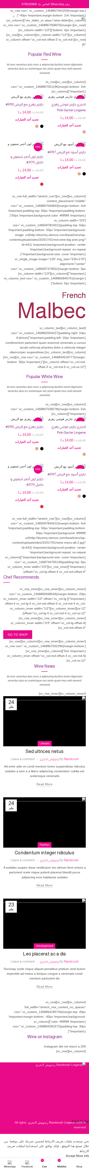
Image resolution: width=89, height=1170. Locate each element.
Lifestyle (44, 743)
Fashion (44, 844)
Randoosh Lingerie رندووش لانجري (51, 1122)
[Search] (25, 18)
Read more (44, 784)
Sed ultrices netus (44, 751)
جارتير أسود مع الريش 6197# (67, 152)
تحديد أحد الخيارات (69, 125)
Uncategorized (44, 945)
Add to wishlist (49, 98)
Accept (70, 1155)
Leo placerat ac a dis (44, 954)
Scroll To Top (80, 1121)
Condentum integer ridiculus (44, 852)
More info (82, 1155)
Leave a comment (23, 759)
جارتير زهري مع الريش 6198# (24, 104)
